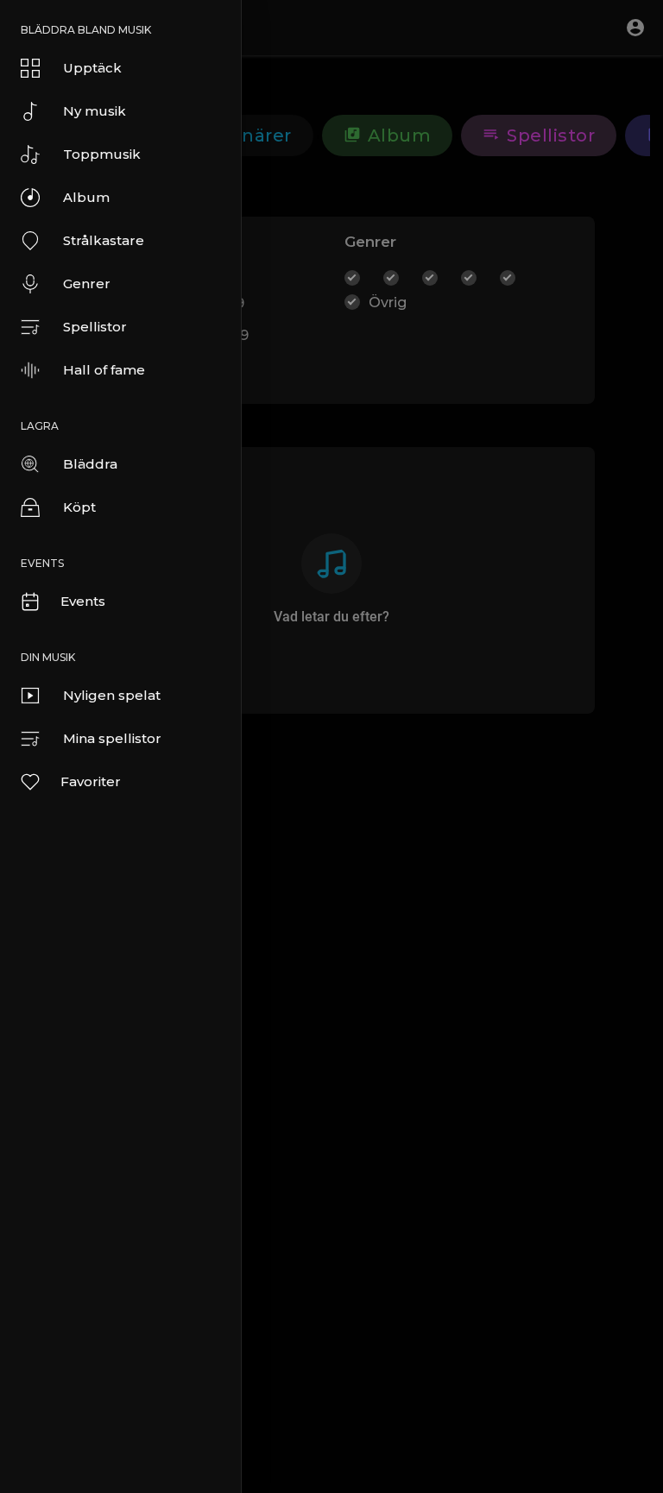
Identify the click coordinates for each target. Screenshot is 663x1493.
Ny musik (94, 111)
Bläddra (90, 464)
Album (86, 197)
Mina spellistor (112, 738)
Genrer (86, 283)
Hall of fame (104, 370)
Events (82, 601)
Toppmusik (102, 154)
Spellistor (95, 326)
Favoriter (90, 781)
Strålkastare (103, 240)
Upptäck (92, 68)
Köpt (79, 507)
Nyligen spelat (112, 695)
